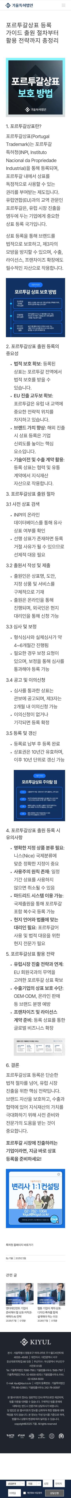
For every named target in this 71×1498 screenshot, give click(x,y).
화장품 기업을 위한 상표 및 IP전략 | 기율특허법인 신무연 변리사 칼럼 (19, 1312)
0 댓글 (22, 1320)
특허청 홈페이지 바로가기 (19, 1245)
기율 (11, 1258)
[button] (9, 1305)
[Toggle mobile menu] (64, 5)
